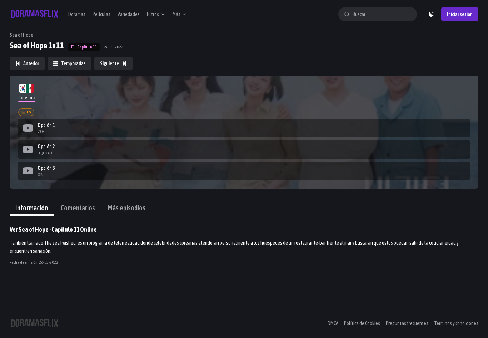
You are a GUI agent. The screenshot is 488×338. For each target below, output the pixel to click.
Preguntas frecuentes (407, 323)
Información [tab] (31, 208)
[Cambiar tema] (431, 14)
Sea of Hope (21, 35)
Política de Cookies (362, 323)
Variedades (129, 14)
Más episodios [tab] (126, 208)
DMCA (333, 323)
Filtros (153, 14)
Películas (101, 14)
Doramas (76, 14)
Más (176, 14)
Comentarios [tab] (78, 208)
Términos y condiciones (456, 323)
